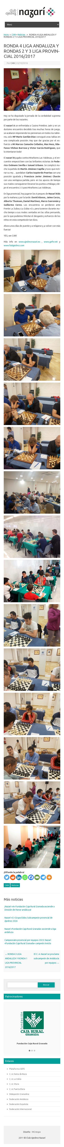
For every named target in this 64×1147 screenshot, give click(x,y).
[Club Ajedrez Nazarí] (30, 19)
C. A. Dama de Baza (18, 1074)
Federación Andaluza (18, 1099)
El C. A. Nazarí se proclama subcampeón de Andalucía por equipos (46, 958)
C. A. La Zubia (15, 1079)
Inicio (6, 34)
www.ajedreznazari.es (29, 241)
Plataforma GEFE (17, 1069)
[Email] (37, 877)
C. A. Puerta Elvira (17, 1089)
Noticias (21, 34)
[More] (49, 877)
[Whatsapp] (25, 877)
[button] (29, 1051)
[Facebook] (31, 877)
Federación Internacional (20, 1109)
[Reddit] (13, 877)
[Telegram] (43, 877)
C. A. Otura (14, 1084)
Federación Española (18, 1104)
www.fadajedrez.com (14, 245)
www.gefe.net (51, 241)
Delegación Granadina (19, 1094)
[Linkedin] (19, 877)
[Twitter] (6, 877)
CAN (14, 34)
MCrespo (36, 1132)
